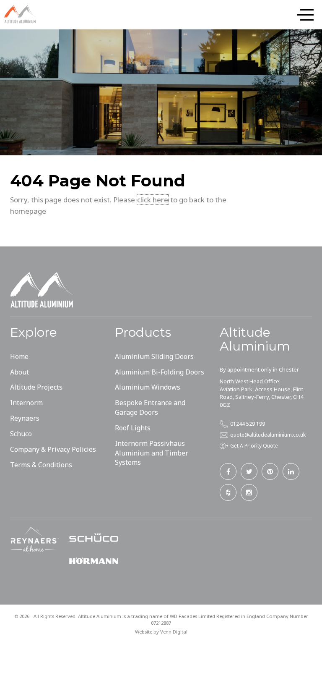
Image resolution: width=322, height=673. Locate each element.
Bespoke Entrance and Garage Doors (150, 407)
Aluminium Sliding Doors (154, 356)
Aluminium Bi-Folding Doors (159, 372)
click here (152, 199)
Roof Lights (133, 427)
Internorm (26, 402)
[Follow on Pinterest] (270, 471)
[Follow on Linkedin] (291, 471)
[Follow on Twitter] (249, 471)
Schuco (21, 433)
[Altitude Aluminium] (21, 14)
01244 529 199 (247, 423)
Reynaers (24, 418)
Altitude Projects (36, 387)
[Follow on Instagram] (249, 492)
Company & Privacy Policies (53, 449)
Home (19, 356)
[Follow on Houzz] (228, 492)
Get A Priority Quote (254, 445)
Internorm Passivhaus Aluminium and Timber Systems (151, 453)
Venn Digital (173, 631)
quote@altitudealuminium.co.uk (268, 434)
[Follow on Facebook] (228, 471)
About (19, 372)
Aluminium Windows (147, 387)
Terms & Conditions (41, 464)
